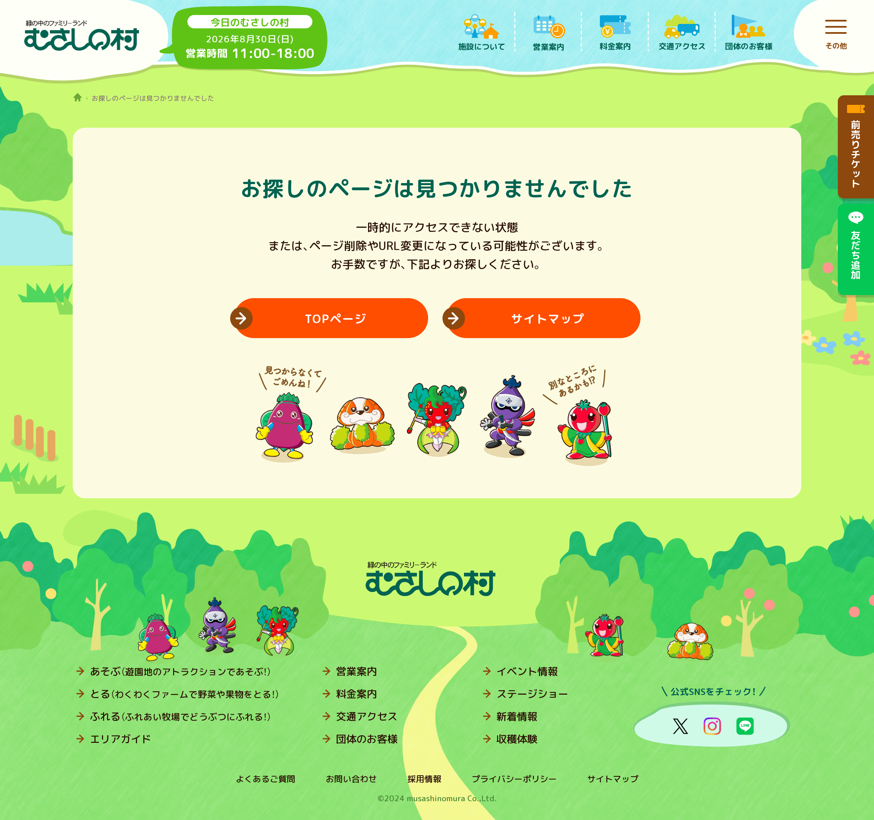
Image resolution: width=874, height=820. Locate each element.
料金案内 (356, 694)
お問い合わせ (351, 779)
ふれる (180, 716)
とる (185, 694)
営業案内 (356, 671)
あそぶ (180, 671)
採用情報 (424, 779)
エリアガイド (120, 739)
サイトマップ (612, 779)
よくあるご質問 (265, 779)
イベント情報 (527, 671)
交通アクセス (366, 716)
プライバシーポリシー (514, 779)
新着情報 (516, 716)
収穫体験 (516, 739)
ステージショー (532, 694)
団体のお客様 (366, 739)
